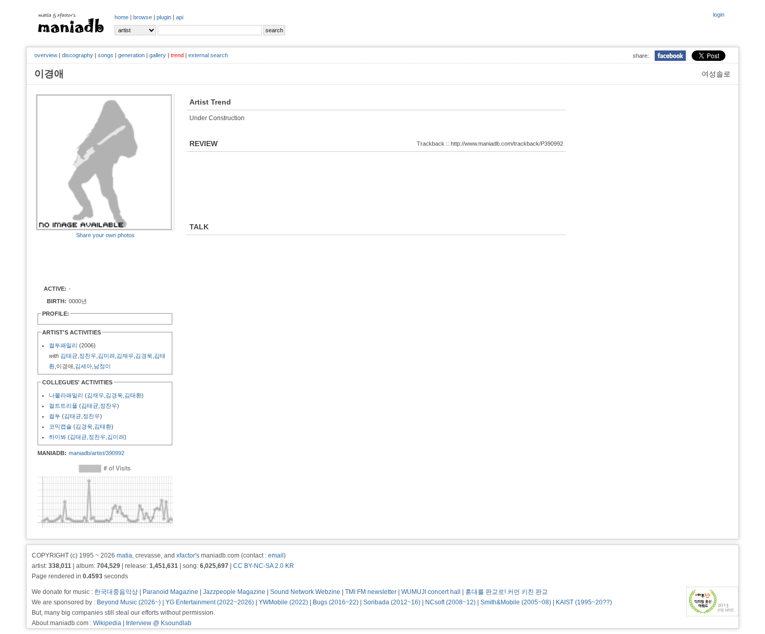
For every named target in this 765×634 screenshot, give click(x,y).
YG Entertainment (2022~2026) (209, 602)
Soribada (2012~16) (391, 602)
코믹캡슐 (60, 426)
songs (105, 55)
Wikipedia (107, 623)
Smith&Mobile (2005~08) (515, 602)
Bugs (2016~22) (336, 602)
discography (77, 55)
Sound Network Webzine (305, 592)
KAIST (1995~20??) (584, 602)
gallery (157, 55)
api (179, 17)
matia (124, 555)
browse (142, 17)
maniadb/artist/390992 (96, 453)
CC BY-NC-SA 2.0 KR (263, 566)
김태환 (133, 395)
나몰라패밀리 (66, 395)
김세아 (83, 366)
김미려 (106, 356)
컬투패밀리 (63, 345)
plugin (164, 17)
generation (131, 55)
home (121, 17)
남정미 (102, 366)
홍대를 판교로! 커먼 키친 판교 (506, 592)
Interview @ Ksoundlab (159, 623)
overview (45, 55)
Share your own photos (105, 235)
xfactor (185, 555)
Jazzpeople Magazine (234, 592)
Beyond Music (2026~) (129, 602)
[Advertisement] (97, 261)
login (718, 14)
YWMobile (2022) (283, 602)
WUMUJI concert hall (431, 592)
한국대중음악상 (116, 592)
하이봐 (57, 437)
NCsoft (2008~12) (450, 602)
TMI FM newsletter (371, 592)
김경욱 (143, 356)
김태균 (69, 356)
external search (208, 55)
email (276, 555)
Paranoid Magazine (170, 592)
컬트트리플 (63, 406)
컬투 (54, 416)
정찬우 (87, 356)
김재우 (125, 356)
